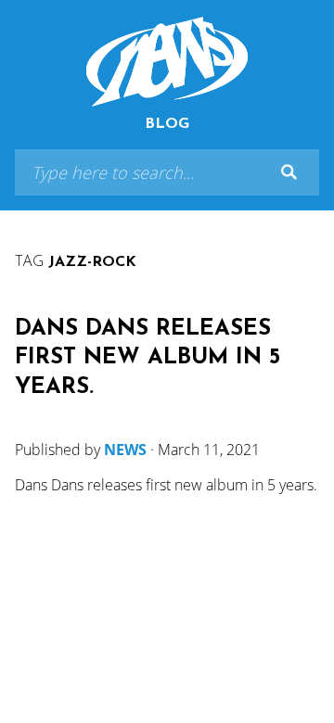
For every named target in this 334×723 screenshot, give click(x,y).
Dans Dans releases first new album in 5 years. (147, 358)
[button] (288, 172)
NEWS (125, 449)
